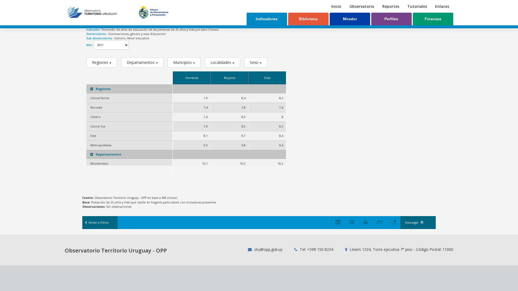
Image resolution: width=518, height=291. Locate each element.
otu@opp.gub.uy (267, 249)
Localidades (221, 62)
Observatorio (361, 6)
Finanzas (433, 19)
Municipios (183, 62)
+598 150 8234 (320, 249)
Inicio (336, 6)
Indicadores (267, 19)
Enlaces (442, 6)
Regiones (100, 62)
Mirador (350, 19)
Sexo (255, 62)
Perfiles (391, 19)
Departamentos (141, 62)
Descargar (411, 222)
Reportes (390, 6)
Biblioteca (308, 19)
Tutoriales (417, 6)
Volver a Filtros (98, 222)
